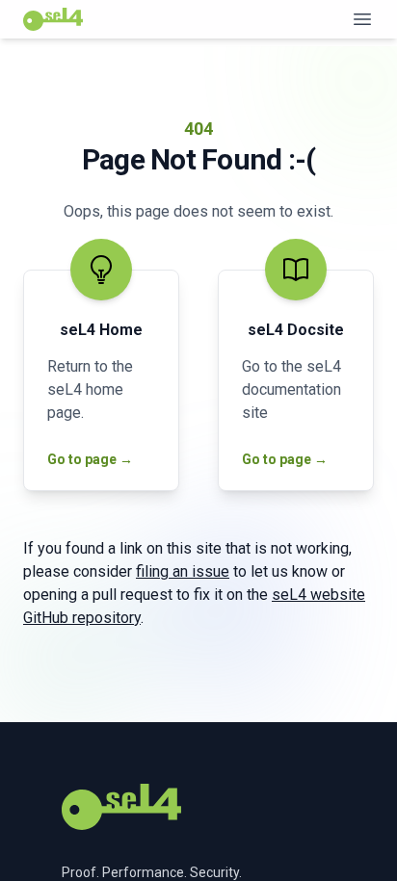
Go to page (83, 459)
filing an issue (182, 571)
